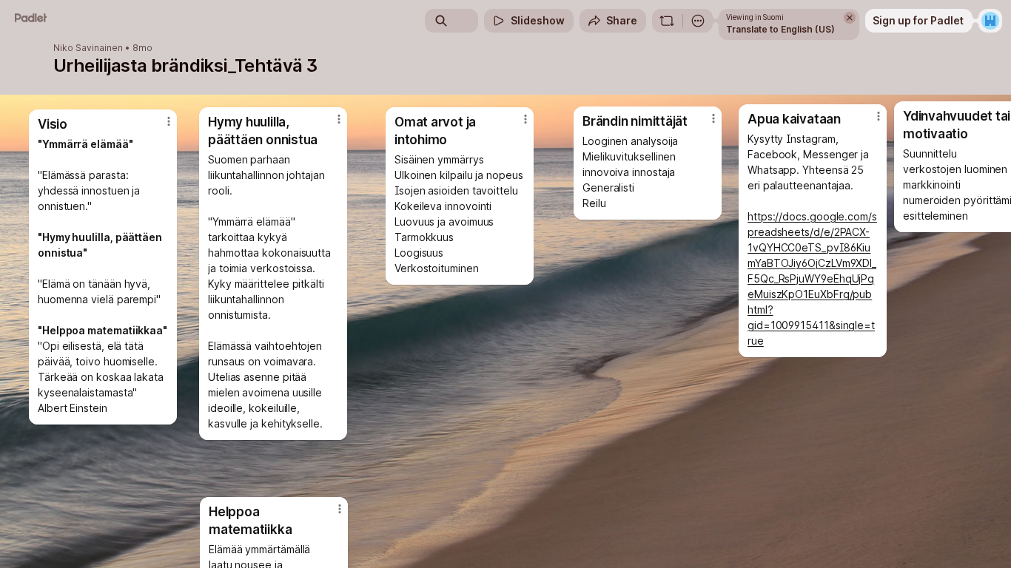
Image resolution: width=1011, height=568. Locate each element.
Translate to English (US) (780, 29)
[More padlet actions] (698, 21)
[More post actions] (340, 508)
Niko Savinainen (88, 48)
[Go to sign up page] (990, 21)
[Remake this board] (667, 21)
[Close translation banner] (850, 18)
